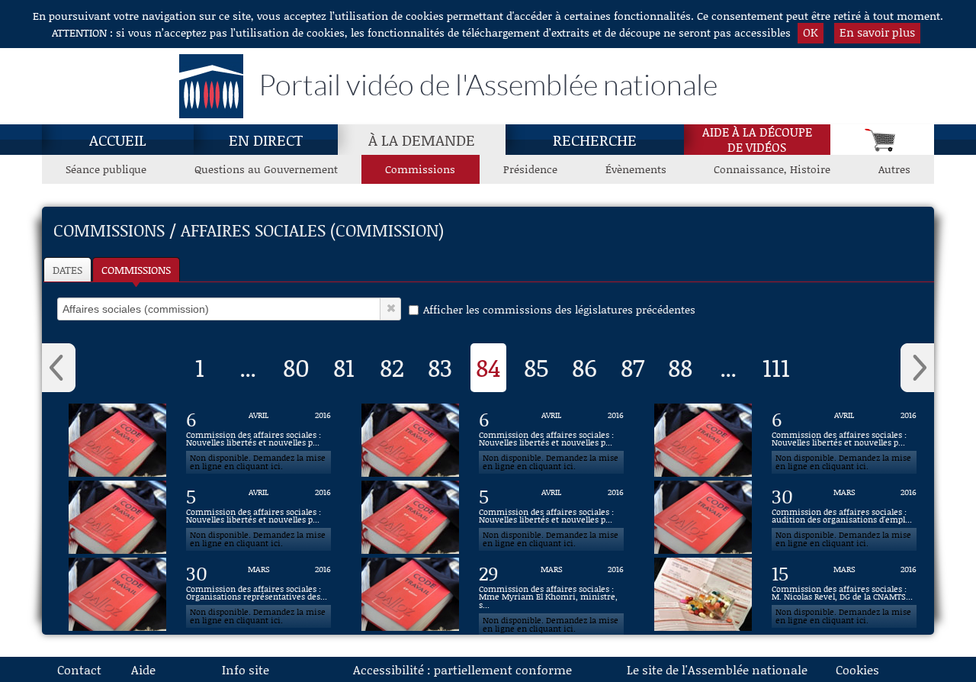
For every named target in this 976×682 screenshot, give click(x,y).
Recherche (595, 139)
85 (536, 366)
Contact (79, 669)
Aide (143, 669)
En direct (266, 139)
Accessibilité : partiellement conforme (462, 669)
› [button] (917, 367)
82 (392, 366)
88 (680, 366)
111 (776, 366)
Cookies (857, 669)
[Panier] (882, 139)
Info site (245, 669)
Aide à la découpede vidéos (757, 139)
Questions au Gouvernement (266, 169)
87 (632, 366)
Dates (67, 270)
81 (344, 366)
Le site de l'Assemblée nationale (717, 669)
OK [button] (810, 32)
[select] (218, 309)
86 (584, 366)
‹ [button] (58, 367)
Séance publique (106, 169)
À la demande (421, 139)
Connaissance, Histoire (772, 169)
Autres (894, 169)
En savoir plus (877, 32)
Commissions (420, 169)
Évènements (635, 169)
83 (440, 366)
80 (296, 366)
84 (488, 366)
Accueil (117, 139)
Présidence (530, 169)
